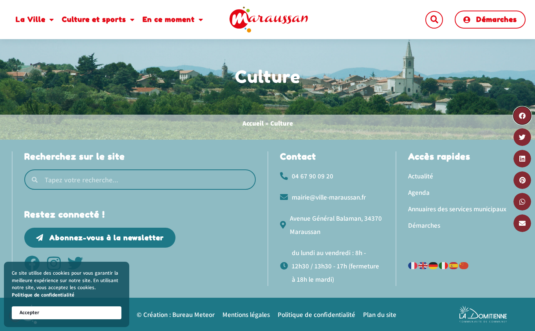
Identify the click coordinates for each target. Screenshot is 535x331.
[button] (434, 20)
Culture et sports (94, 19)
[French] (413, 264)
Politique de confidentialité (43, 294)
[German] (433, 264)
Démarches (424, 225)
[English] (423, 264)
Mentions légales (246, 314)
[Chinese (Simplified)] (464, 264)
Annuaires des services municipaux (457, 209)
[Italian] (444, 264)
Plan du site (379, 314)
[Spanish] (454, 264)
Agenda (419, 192)
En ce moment (169, 19)
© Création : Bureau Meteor (176, 314)
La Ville (30, 19)
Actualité (420, 176)
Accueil (253, 123)
